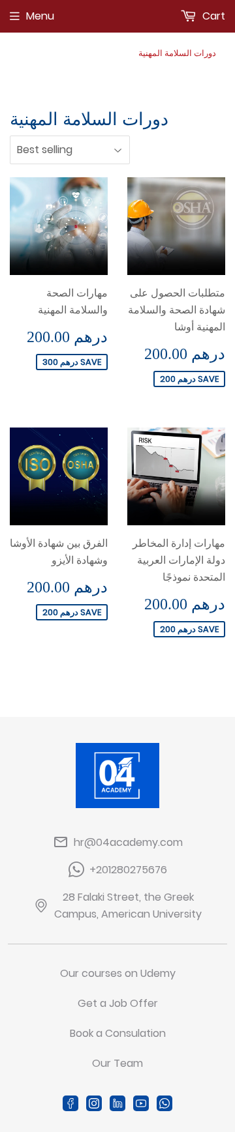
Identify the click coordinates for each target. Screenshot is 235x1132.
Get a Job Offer (118, 1003)
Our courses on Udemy (118, 973)
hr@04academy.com (128, 842)
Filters (203, 150)
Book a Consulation (118, 1033)
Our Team (117, 1063)
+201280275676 (128, 869)
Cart (212, 15)
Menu (40, 15)
